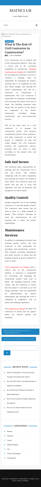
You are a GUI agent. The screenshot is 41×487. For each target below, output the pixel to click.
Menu (6, 25)
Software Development (14, 453)
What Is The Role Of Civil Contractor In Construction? (18, 48)
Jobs (8, 449)
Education (10, 436)
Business (9, 41)
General (9, 440)
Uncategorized (11, 458)
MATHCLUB (20, 10)
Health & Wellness (12, 445)
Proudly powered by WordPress (15, 479)
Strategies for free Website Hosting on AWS (19, 339)
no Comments (16, 55)
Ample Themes (22, 481)
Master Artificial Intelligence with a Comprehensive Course (16, 332)
